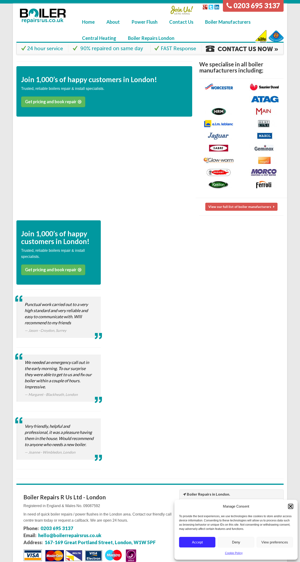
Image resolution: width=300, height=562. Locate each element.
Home (88, 22)
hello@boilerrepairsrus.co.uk (69, 535)
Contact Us (181, 22)
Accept (197, 542)
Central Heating (99, 38)
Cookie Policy (234, 553)
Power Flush (144, 22)
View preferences (274, 542)
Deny (236, 542)
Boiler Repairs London (151, 38)
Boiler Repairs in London (208, 494)
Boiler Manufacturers (228, 22)
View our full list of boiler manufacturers (240, 207)
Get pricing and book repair (51, 101)
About (113, 22)
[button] (290, 506)
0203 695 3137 (256, 5)
